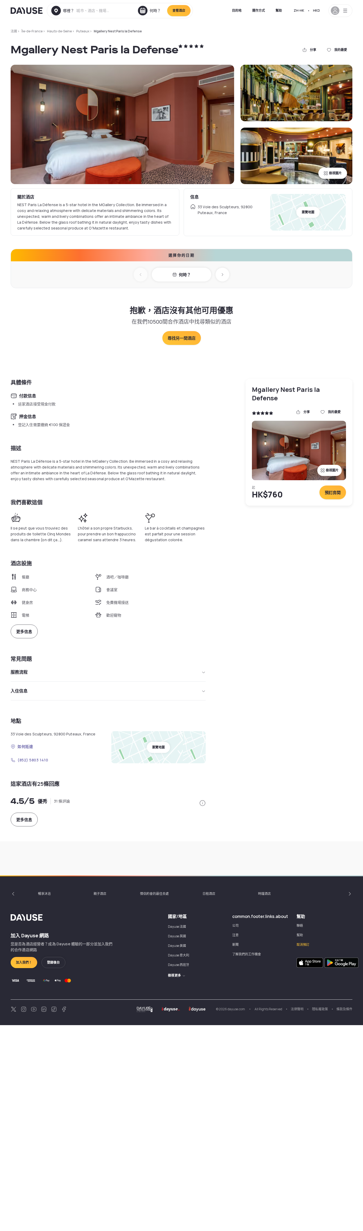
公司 (235, 925)
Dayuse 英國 (177, 936)
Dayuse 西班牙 (178, 965)
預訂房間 (333, 492)
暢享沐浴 (44, 893)
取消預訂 (303, 944)
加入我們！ (24, 962)
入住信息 (19, 691)
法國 (14, 31)
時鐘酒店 (264, 893)
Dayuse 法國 (177, 926)
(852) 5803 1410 (33, 759)
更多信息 (24, 631)
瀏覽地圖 (308, 212)
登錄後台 (53, 962)
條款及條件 (344, 1009)
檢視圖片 (335, 173)
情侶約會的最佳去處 (154, 893)
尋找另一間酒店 (182, 338)
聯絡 (300, 925)
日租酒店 (208, 893)
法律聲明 (297, 1009)
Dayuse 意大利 (178, 955)
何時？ (185, 275)
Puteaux (82, 31)
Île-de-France (32, 31)
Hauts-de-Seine (59, 31)
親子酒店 (100, 893)
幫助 (279, 10)
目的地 (237, 10)
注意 (235, 935)
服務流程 (19, 672)
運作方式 (258, 10)
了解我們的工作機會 (246, 954)
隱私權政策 (320, 1009)
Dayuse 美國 (177, 945)
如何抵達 (25, 746)
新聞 (235, 944)
